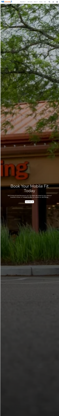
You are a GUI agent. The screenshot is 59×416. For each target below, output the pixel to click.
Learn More (28, 201)
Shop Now (22, 1)
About (35, 1)
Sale (45, 1)
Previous (2, 210)
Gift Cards (30, 1)
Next (57, 210)
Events (40, 1)
